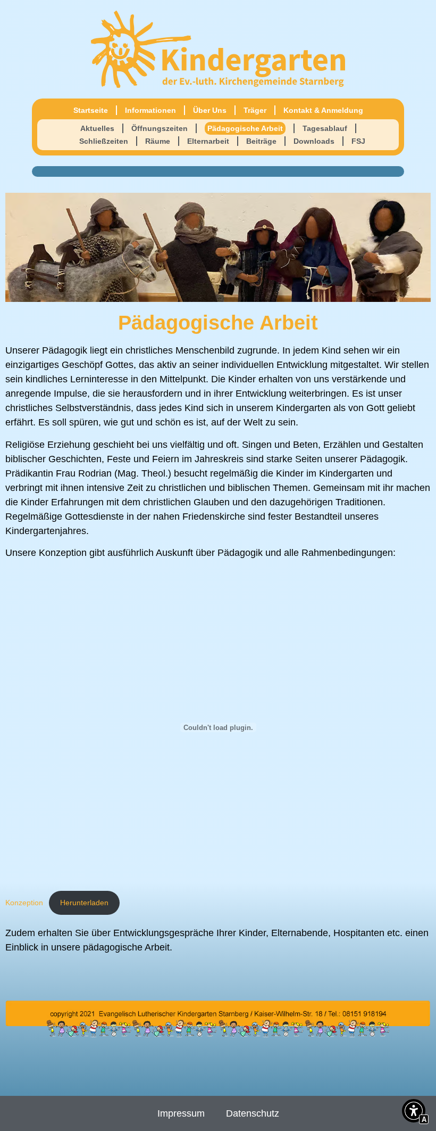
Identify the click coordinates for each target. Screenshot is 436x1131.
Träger (255, 110)
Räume (157, 141)
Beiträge (261, 141)
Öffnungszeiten (159, 128)
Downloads (314, 141)
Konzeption (24, 902)
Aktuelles (97, 128)
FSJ (358, 141)
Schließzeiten (103, 141)
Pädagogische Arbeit (245, 128)
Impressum (181, 1113)
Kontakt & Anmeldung (323, 110)
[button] (413, 1112)
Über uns (210, 110)
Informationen (150, 110)
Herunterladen (84, 902)
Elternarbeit (208, 141)
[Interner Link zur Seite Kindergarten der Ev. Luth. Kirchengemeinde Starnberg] (218, 49)
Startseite (90, 110)
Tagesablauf (325, 128)
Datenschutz (252, 1113)
